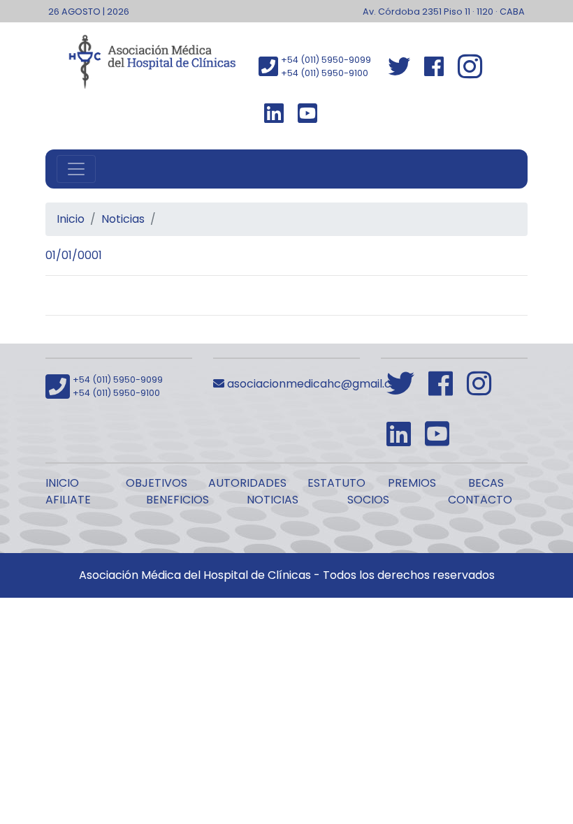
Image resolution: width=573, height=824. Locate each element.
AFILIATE (68, 500)
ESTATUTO (336, 483)
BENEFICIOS (177, 500)
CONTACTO (480, 500)
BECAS (486, 483)
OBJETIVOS (156, 483)
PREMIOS (412, 483)
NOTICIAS (272, 500)
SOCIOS (368, 500)
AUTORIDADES (247, 483)
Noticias (123, 219)
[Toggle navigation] (76, 169)
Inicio (71, 219)
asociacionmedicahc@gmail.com (316, 384)
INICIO (62, 483)
